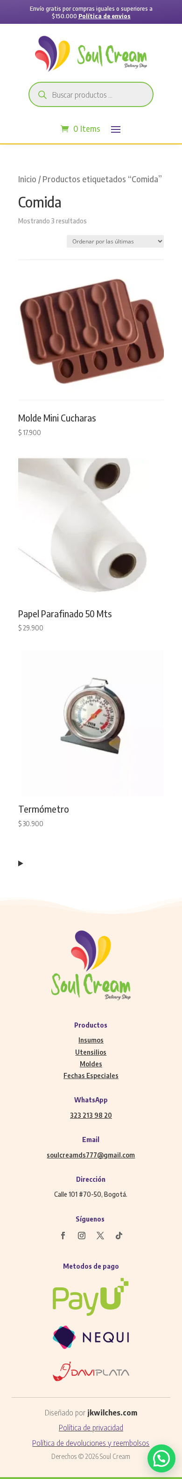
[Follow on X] (100, 1235)
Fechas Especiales (91, 1075)
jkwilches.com (112, 1412)
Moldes (91, 1064)
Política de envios (104, 16)
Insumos (91, 1040)
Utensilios (90, 1052)
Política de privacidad (91, 1427)
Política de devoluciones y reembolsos (90, 1443)
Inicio (27, 179)
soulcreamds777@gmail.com (91, 1155)
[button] (161, 1458)
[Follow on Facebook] (63, 1235)
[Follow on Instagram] (81, 1235)
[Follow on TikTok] (119, 1235)
